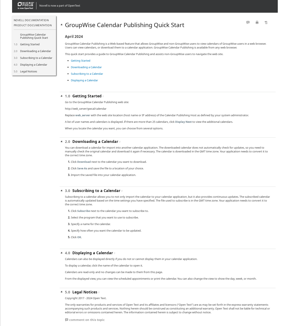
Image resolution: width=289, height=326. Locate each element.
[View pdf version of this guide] (266, 22)
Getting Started (30, 44)
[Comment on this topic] (248, 22)
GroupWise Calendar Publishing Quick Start (34, 36)
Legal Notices (28, 71)
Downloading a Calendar (35, 51)
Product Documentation (33, 25)
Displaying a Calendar (33, 64)
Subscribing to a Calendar (36, 58)
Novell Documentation (31, 20)
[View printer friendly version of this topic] (257, 22)
